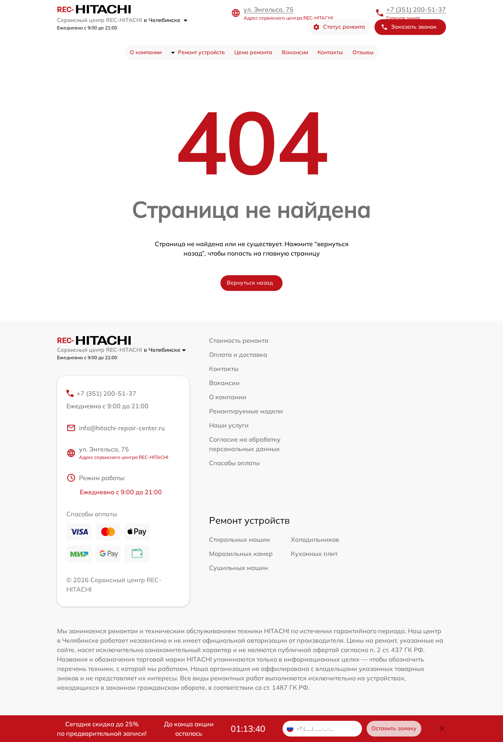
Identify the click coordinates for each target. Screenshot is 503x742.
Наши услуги (229, 425)
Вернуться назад (250, 282)
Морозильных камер (241, 553)
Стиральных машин (239, 539)
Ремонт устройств (201, 52)
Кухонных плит (314, 553)
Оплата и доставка (238, 354)
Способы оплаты (234, 463)
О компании (146, 52)
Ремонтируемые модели (246, 411)
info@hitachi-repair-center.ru (122, 428)
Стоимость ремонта (238, 340)
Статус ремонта (344, 26)
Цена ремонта (253, 52)
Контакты (330, 52)
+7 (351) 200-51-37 (416, 9)
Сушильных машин (238, 568)
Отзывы (363, 52)
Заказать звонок (414, 26)
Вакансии (295, 52)
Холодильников (315, 539)
